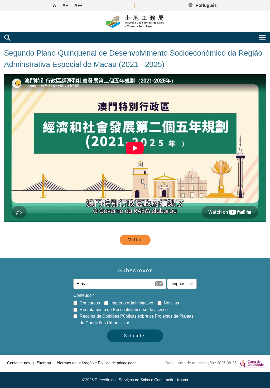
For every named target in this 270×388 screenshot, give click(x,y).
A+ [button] (65, 5)
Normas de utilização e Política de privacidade (97, 363)
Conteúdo (83, 295)
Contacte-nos (18, 363)
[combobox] (179, 284)
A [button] (54, 5)
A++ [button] (78, 5)
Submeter (135, 335)
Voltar (135, 239)
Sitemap (44, 363)
